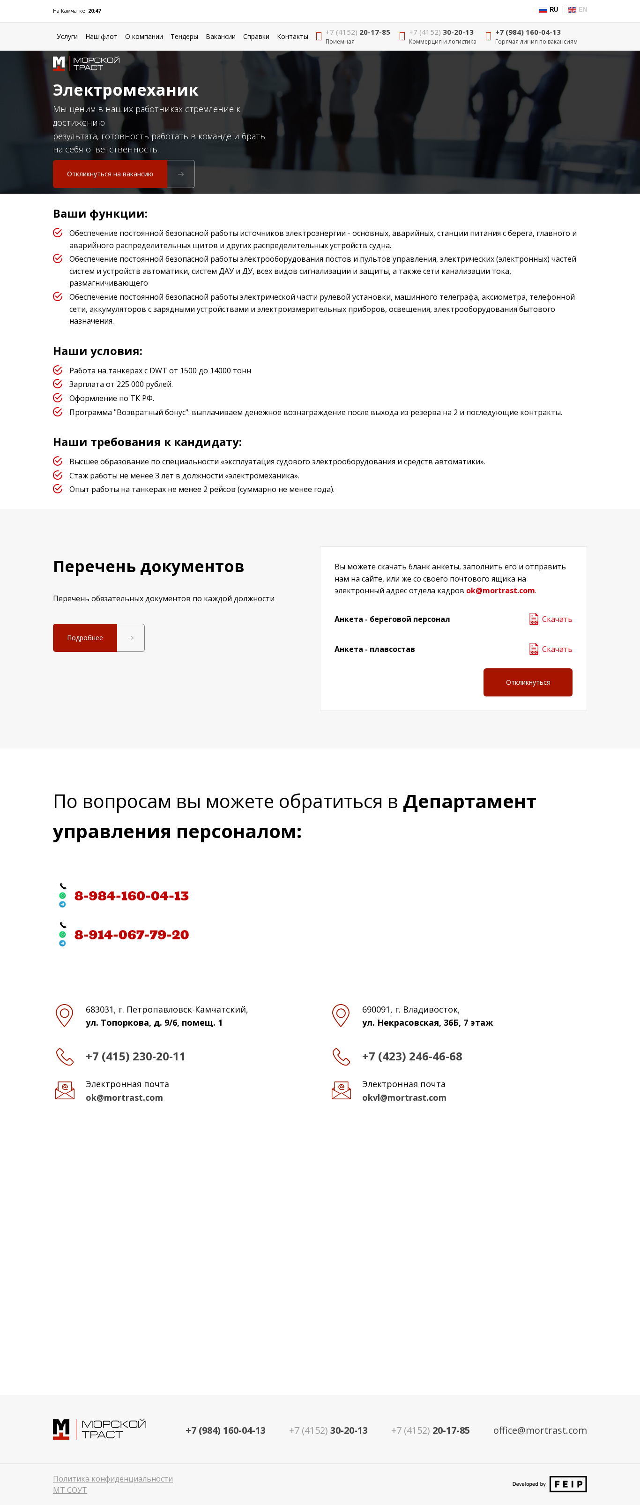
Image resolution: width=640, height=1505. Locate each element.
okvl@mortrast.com (404, 1097)
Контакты (292, 36)
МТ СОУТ (70, 1490)
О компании (144, 36)
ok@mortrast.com (500, 590)
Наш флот (101, 36)
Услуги (67, 36)
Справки (256, 36)
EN (583, 9)
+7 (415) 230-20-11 (136, 1056)
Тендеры (184, 36)
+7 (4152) (430, 1430)
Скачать (557, 619)
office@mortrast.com (540, 1430)
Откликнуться (528, 682)
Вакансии (221, 36)
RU (554, 9)
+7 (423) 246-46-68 (412, 1056)
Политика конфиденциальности (113, 1479)
